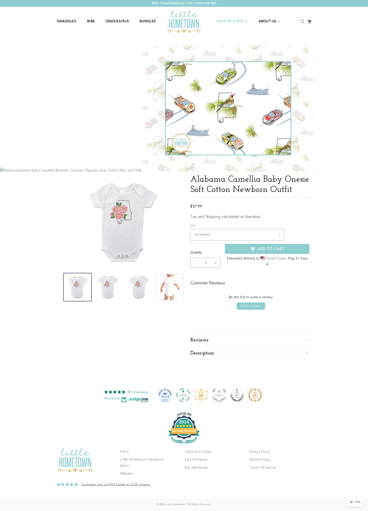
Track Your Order (198, 452)
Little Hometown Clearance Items (142, 463)
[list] (123, 222)
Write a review (251, 306)
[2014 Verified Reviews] (184, 445)
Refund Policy (259, 460)
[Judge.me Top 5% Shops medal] (237, 395)
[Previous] (69, 221)
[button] (232, 21)
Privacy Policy (259, 452)
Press (124, 451)
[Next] (177, 221)
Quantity (196, 252)
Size (192, 225)
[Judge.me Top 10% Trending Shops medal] (255, 395)
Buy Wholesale (196, 467)
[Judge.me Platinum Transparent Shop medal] (183, 395)
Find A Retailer (196, 460)
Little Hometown (175, 504)
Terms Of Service (262, 467)
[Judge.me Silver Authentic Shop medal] (219, 395)
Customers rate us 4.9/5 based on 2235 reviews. (116, 484)
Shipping (213, 217)
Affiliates (127, 473)
